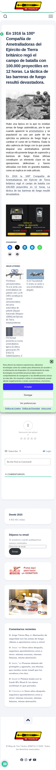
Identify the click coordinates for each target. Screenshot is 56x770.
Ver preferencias (28, 403)
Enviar (15, 551)
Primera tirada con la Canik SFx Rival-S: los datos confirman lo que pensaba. (25, 682)
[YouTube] (34, 759)
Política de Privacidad (31, 408)
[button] (51, 361)
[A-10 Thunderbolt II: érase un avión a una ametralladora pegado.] (35, 274)
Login (48, 451)
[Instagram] (25, 759)
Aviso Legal (46, 408)
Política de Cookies (13, 408)
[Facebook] (21, 759)
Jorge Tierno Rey (20, 635)
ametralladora (36, 131)
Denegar (28, 395)
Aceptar (28, 386)
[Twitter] (30, 759)
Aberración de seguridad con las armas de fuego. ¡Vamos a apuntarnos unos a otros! (28, 638)
